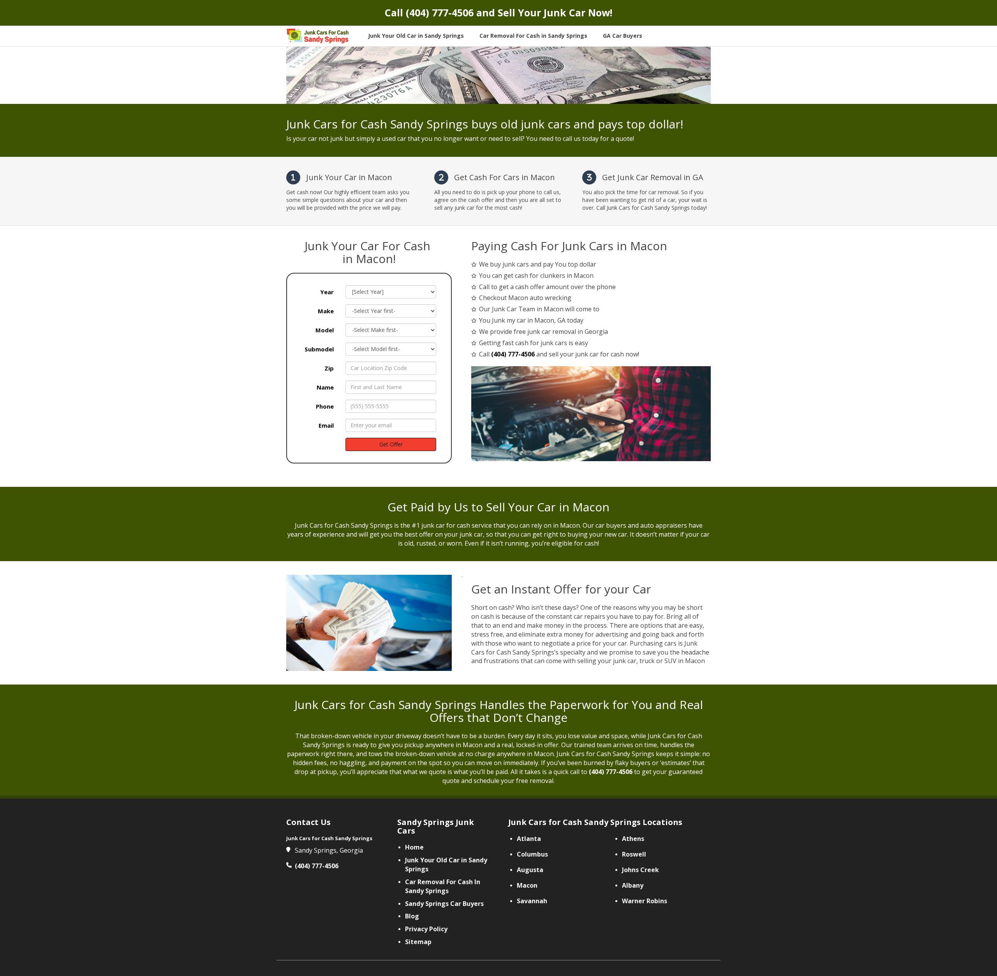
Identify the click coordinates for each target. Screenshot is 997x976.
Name (325, 387)
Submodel (319, 349)
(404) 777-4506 (440, 12)
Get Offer (391, 444)
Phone (325, 406)
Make (326, 311)
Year (327, 292)
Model (324, 330)
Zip (329, 368)
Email (326, 425)
